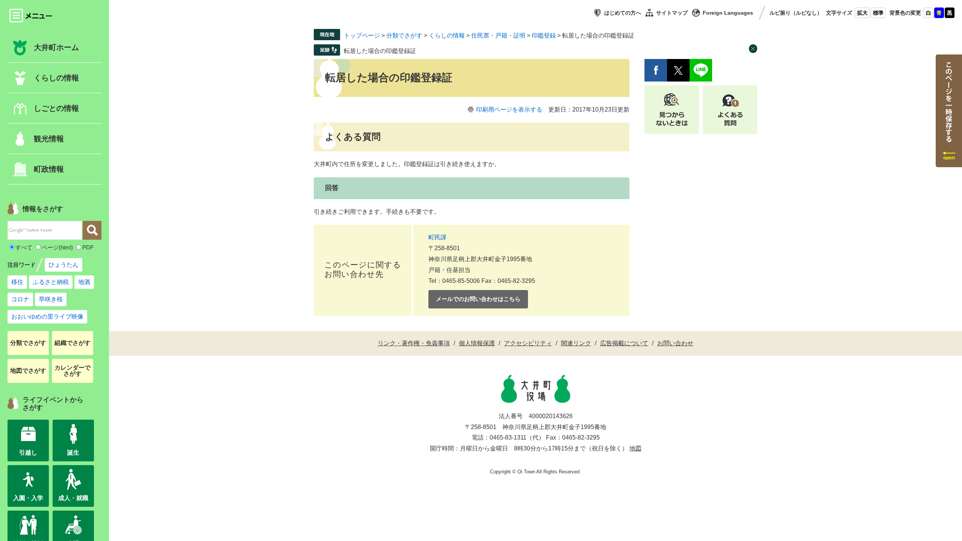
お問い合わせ (675, 343)
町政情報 (49, 169)
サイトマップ (672, 13)
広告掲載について (624, 343)
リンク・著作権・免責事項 (414, 343)
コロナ (20, 299)
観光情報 (49, 138)
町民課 (437, 237)
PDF (88, 247)
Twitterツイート (678, 70)
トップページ (362, 35)
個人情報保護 (477, 343)
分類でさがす (28, 343)
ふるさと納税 (51, 282)
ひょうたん (63, 264)
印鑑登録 (544, 35)
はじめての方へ (622, 13)
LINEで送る (701, 70)
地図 (635, 448)
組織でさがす (72, 343)
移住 (17, 282)
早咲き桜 (51, 299)
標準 (878, 13)
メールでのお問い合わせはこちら (478, 299)
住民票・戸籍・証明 (498, 35)
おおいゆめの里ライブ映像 (47, 316)
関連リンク (576, 343)
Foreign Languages (728, 13)
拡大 (862, 13)
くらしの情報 (447, 35)
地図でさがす (28, 370)
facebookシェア (655, 70)
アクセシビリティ (528, 343)
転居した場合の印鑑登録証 (380, 51)
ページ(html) (57, 247)
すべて (23, 247)
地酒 (84, 282)
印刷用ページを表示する (509, 109)
